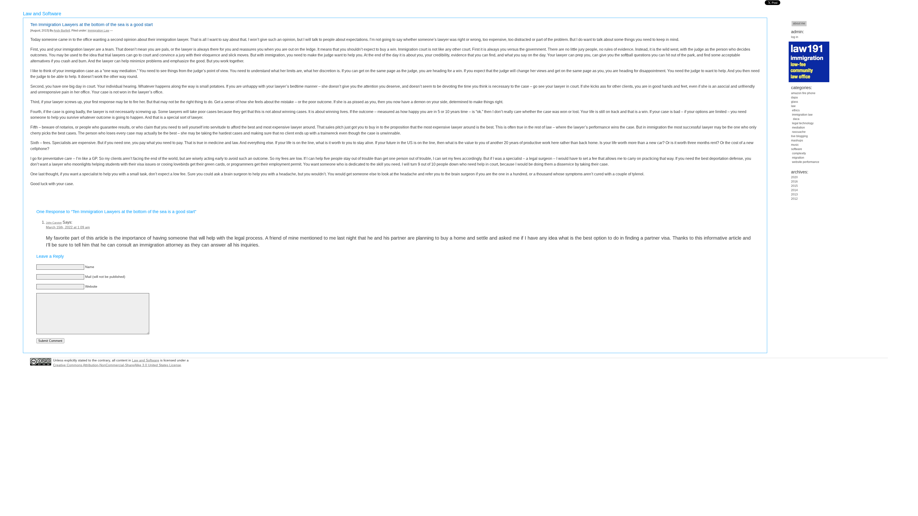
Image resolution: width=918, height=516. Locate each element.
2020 (794, 177)
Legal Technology (803, 123)
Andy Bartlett (62, 30)
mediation (798, 127)
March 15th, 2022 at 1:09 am (68, 227)
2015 (794, 186)
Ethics (796, 110)
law (793, 106)
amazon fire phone (803, 93)
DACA (796, 119)
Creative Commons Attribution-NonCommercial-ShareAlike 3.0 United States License (117, 365)
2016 (794, 181)
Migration (798, 157)
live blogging (799, 136)
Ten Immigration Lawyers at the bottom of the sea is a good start (91, 24)
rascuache (799, 132)
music (795, 144)
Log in (794, 37)
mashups (797, 140)
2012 (794, 198)
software (796, 149)
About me (799, 23)
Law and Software (145, 360)
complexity (799, 153)
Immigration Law (98, 30)
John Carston (54, 222)
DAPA (794, 97)
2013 (794, 194)
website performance (805, 162)
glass (794, 101)
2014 (794, 190)
